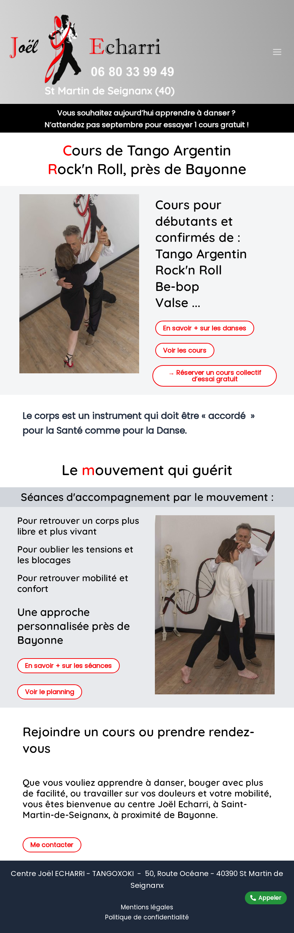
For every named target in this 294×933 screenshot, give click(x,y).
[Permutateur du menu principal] (277, 52)
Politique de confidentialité (147, 917)
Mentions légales (147, 907)
